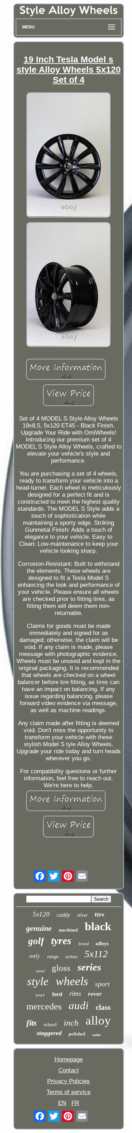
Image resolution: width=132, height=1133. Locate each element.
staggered (49, 1032)
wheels (72, 981)
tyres (61, 940)
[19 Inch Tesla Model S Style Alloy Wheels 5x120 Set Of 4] (69, 156)
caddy (63, 915)
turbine (71, 956)
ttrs (99, 914)
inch (71, 1022)
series (89, 967)
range (52, 956)
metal (40, 971)
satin (96, 1035)
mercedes (44, 1006)
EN (62, 1103)
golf (36, 941)
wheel (50, 1024)
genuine (39, 928)
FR (75, 1103)
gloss (61, 968)
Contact (68, 1070)
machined (68, 930)
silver (82, 915)
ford (57, 994)
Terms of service (68, 1092)
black (98, 926)
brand (83, 943)
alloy (98, 1020)
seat (40, 995)
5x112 (96, 953)
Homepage (69, 1059)
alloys (102, 943)
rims (75, 993)
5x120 (41, 914)
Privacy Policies (68, 1081)
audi (79, 1005)
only (34, 956)
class (103, 1007)
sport (102, 984)
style (38, 981)
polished (77, 1033)
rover (95, 993)
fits (31, 1023)
